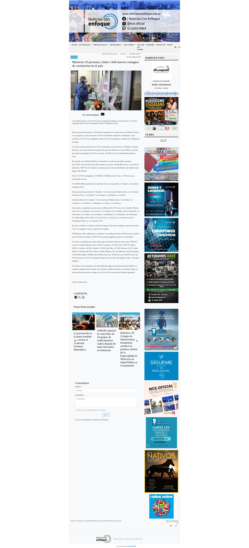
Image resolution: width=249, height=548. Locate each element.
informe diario (135, 54)
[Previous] (75, 341)
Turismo (150, 45)
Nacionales (85, 45)
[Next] (137, 341)
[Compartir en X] (79, 298)
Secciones (129, 45)
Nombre (78, 387)
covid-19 (123, 54)
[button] (175, 47)
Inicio (74, 45)
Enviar (106, 415)
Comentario (79, 395)
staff (170, 45)
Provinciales (100, 45)
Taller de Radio (140, 47)
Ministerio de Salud (109, 54)
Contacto (161, 45)
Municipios (115, 45)
